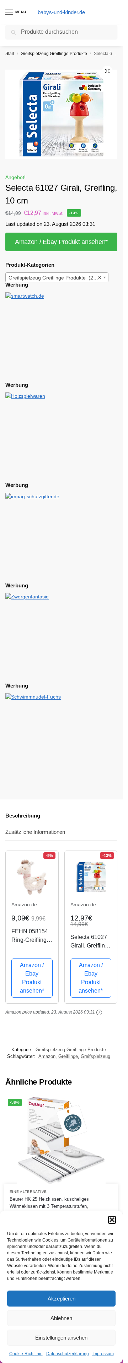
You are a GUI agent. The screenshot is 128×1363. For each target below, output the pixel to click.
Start (9, 53)
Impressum (103, 1353)
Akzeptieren (61, 1299)
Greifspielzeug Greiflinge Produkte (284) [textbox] (55, 278)
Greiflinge (68, 1056)
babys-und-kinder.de (61, 12)
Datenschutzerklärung (67, 1353)
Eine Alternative (28, 1192)
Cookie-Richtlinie (26, 1353)
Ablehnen (61, 1318)
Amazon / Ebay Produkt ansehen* (61, 241)
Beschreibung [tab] (22, 816)
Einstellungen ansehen (61, 1338)
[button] (112, 1219)
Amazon (46, 1056)
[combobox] (56, 277)
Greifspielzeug (95, 1056)
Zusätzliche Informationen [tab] (35, 832)
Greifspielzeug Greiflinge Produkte (54, 53)
